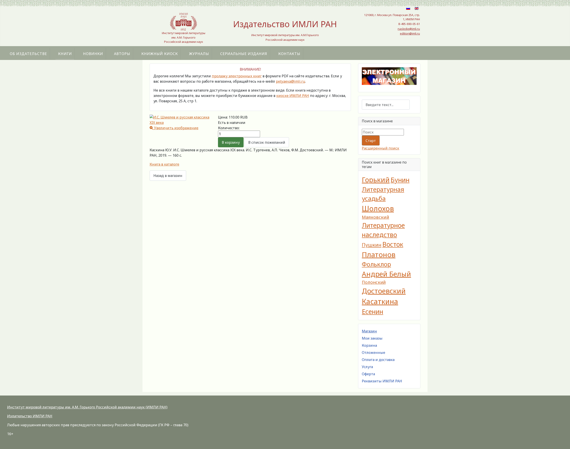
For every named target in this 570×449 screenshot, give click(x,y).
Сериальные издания (243, 53)
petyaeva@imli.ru (290, 81)
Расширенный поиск (380, 148)
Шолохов (378, 208)
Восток (392, 244)
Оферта (368, 373)
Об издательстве (28, 53)
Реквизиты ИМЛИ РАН (382, 381)
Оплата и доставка (378, 359)
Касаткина (380, 301)
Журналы (199, 53)
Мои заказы (372, 338)
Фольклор (376, 264)
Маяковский (375, 217)
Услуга (367, 366)
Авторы (122, 53)
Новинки (93, 53)
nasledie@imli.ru (409, 29)
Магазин (369, 331)
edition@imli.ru (410, 33)
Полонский (374, 282)
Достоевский (384, 290)
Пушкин (371, 245)
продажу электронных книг (237, 76)
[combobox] (386, 105)
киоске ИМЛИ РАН (292, 95)
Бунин (400, 179)
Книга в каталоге (164, 164)
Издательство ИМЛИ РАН (29, 416)
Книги (65, 53)
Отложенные (373, 352)
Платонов (378, 254)
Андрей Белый (386, 274)
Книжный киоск (159, 53)
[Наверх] (562, 440)
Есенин (372, 311)
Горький (376, 179)
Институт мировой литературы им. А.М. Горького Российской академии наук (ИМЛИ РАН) (87, 407)
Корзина (369, 345)
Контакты (289, 53)
